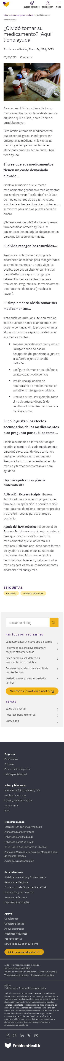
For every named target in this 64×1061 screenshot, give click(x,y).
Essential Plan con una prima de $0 (23, 827)
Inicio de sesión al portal (22, 952)
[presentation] (54, 622)
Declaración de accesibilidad (18, 968)
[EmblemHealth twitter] (29, 1035)
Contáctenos (11, 918)
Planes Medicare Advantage (19, 832)
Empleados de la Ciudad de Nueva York (25, 887)
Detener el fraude (47, 971)
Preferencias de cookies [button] (42, 975)
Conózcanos (11, 759)
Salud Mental (11, 805)
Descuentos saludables (16, 902)
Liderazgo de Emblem (33, 593)
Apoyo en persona (14, 928)
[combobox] (28, 623)
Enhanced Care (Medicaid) (18, 837)
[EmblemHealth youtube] (36, 1035)
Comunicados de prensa (17, 769)
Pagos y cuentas (13, 939)
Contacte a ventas (14, 923)
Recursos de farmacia (15, 897)
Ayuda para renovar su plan (19, 861)
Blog (6, 810)
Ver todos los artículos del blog (32, 691)
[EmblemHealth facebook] (7, 1035)
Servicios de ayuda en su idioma (21, 944)
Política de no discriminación (26, 964)
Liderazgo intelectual (15, 774)
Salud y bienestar (15, 785)
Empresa (9, 754)
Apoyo (8, 913)
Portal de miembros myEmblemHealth (25, 877)
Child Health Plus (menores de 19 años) (25, 847)
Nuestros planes (14, 821)
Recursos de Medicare (16, 882)
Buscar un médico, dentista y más (22, 790)
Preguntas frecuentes (15, 933)
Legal (7, 964)
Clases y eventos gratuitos (18, 800)
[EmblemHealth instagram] (15, 1035)
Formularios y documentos (18, 892)
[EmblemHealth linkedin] (22, 1035)
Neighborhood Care (15, 795)
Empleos (9, 764)
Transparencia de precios (16, 975)
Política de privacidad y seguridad (20, 971)
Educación (11, 593)
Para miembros (13, 872)
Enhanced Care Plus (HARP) (19, 842)
